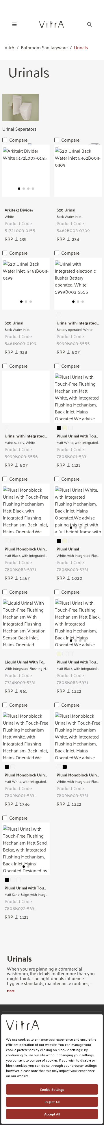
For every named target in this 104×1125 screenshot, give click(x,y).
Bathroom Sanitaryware (44, 47)
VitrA (9, 47)
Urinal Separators (19, 129)
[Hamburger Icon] (14, 24)
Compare (18, 139)
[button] (19, 188)
